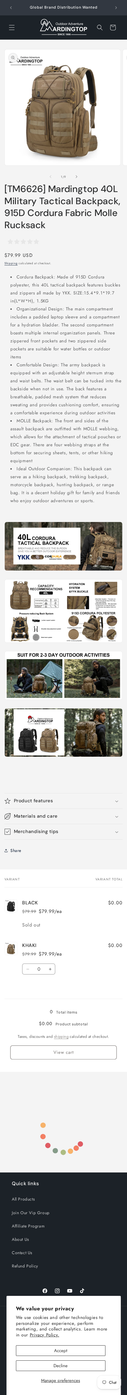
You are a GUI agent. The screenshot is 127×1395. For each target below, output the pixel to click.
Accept (60, 1350)
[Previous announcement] (10, 7)
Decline (60, 1365)
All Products (23, 1199)
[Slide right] (76, 176)
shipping (61, 1036)
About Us (20, 1239)
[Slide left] (50, 176)
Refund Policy (25, 1266)
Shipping (11, 263)
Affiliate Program (28, 1226)
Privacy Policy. (44, 1335)
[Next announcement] (116, 7)
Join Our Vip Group (31, 1213)
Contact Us (22, 1253)
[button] (11, 27)
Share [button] (15, 850)
